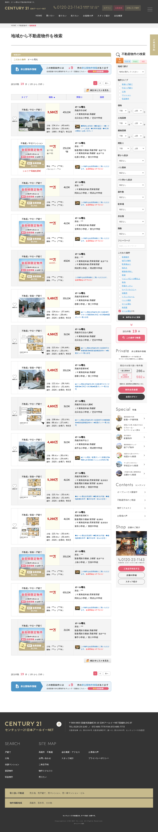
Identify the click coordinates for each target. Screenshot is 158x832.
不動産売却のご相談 (126, 500)
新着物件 (125, 257)
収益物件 (125, 99)
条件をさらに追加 (133, 317)
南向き (124, 268)
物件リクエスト (124, 508)
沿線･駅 (127, 61)
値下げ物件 (126, 261)
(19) (128, 311)
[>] (106, 83)
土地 (124, 92)
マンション (126, 95)
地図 (143, 61)
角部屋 (124, 307)
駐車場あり (126, 264)
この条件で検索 (133, 338)
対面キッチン (127, 286)
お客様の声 (122, 516)
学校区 (135, 61)
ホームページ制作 (79, 823)
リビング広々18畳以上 (131, 279)
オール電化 (126, 304)
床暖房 (124, 293)
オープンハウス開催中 (127, 492)
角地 (124, 282)
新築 (124, 275)
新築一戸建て (127, 84)
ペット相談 (126, 300)
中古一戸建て (127, 88)
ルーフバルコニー (129, 289)
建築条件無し (127, 271)
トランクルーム (128, 297)
